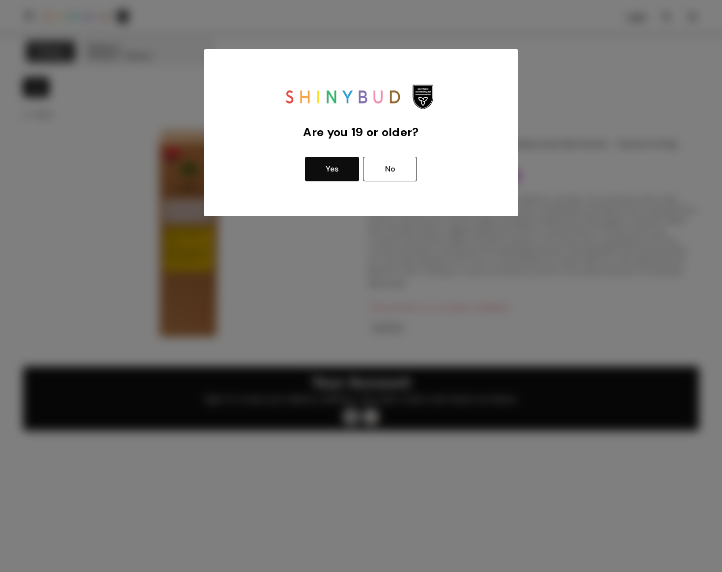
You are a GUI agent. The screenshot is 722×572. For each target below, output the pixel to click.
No (390, 169)
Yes (332, 169)
